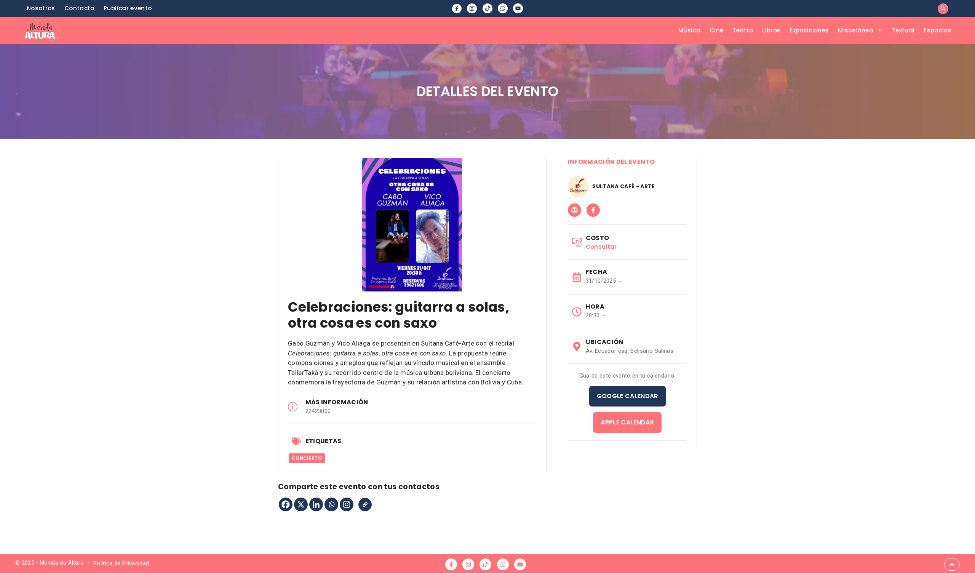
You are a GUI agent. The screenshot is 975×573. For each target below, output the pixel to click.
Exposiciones (809, 30)
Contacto (79, 8)
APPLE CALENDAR (627, 422)
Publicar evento (128, 8)
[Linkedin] (316, 504)
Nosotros (41, 8)
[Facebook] (285, 504)
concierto (307, 458)
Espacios (937, 30)
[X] (301, 504)
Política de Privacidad (121, 563)
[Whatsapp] (331, 504)
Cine (716, 30)
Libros (771, 30)
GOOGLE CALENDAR (627, 396)
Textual (903, 30)
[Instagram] (346, 504)
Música (689, 30)
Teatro (742, 30)
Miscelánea (855, 30)
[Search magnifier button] (943, 8)
